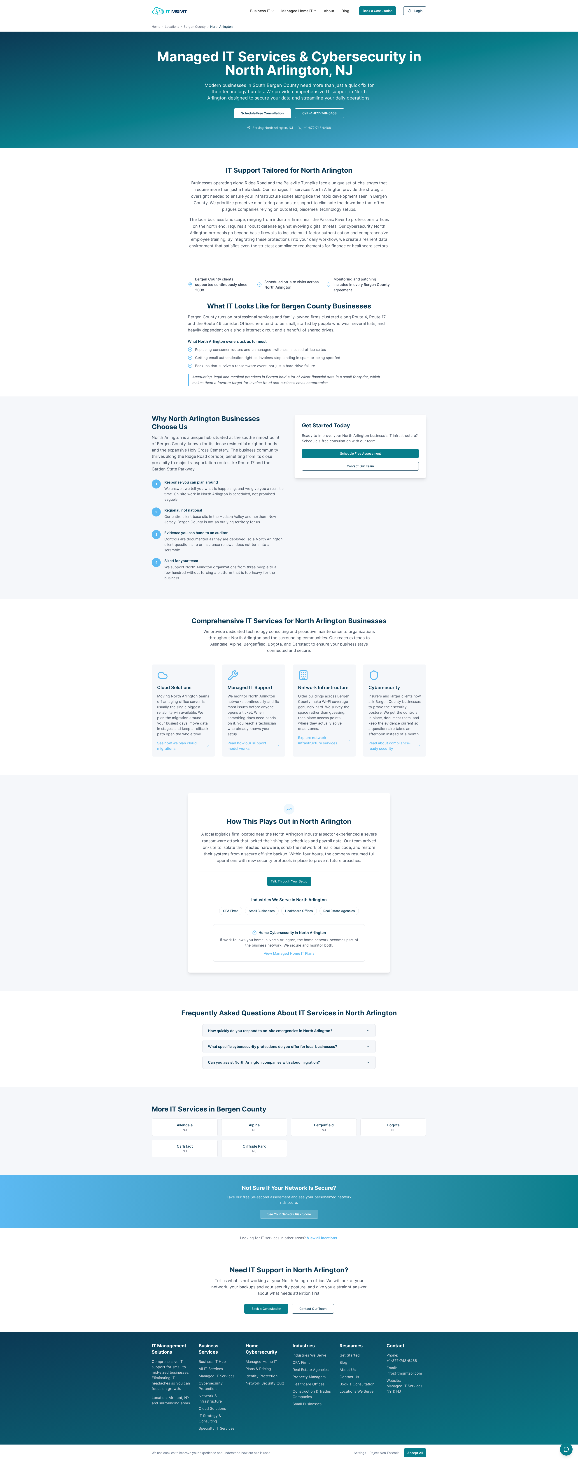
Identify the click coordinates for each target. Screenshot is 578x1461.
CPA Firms (230, 911)
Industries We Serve (309, 1355)
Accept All (415, 1453)
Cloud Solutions (212, 1408)
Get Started (350, 1355)
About (329, 11)
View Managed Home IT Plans (289, 953)
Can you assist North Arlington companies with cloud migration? (264, 1062)
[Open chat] (566, 1449)
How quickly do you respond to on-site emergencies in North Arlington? (270, 1030)
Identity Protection (261, 1376)
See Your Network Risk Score (289, 1214)
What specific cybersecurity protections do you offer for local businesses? (272, 1046)
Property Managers (309, 1377)
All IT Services (211, 1368)
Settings (360, 1453)
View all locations (322, 1238)
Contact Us (349, 1377)
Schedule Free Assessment (360, 453)
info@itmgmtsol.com (404, 1373)
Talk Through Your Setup (289, 881)
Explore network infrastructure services (317, 740)
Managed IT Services (216, 1376)
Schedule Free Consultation (262, 113)
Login (418, 11)
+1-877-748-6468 (402, 1360)
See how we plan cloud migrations (177, 746)
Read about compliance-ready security (389, 746)
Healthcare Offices (299, 911)
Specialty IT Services (216, 1428)
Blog (345, 11)
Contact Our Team (360, 466)
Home (156, 26)
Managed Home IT (296, 11)
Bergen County (195, 26)
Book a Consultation (377, 11)
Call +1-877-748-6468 (319, 113)
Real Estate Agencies (339, 911)
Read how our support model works (247, 746)
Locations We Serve (356, 1391)
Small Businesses (262, 911)
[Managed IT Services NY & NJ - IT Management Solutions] (170, 11)
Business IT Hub (212, 1361)
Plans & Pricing (258, 1368)
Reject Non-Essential (385, 1453)
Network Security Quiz (265, 1383)
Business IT (260, 11)
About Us (348, 1369)
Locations (172, 26)
